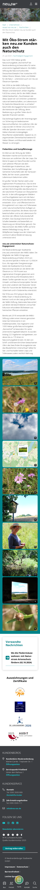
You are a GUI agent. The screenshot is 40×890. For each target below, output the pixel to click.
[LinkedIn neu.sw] (18, 823)
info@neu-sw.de (14, 808)
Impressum (10, 867)
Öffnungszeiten (13, 764)
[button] (20, 372)
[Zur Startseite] (10, 4)
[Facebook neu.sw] (14, 823)
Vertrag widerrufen (14, 848)
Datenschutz (22, 867)
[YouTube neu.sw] (4, 823)
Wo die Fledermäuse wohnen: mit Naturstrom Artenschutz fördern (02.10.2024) (22, 657)
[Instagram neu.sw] (9, 823)
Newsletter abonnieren (12, 829)
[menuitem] (23, 881)
